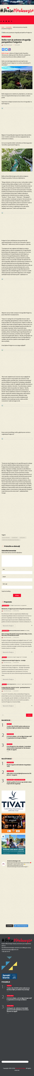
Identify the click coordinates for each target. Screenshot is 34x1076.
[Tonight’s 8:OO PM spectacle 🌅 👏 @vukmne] (24, 882)
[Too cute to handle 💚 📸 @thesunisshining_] (24, 901)
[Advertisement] (17, 513)
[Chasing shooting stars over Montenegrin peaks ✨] (9, 910)
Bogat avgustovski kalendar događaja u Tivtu (19, 765)
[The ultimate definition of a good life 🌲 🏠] (9, 892)
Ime (4, 569)
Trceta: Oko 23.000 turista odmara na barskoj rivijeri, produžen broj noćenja (18, 727)
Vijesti (4, 657)
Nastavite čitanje (8, 626)
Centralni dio (9, 27)
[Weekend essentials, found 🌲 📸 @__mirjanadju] (9, 873)
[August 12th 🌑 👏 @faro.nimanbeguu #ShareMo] (24, 910)
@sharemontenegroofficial (8, 1061)
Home (3, 27)
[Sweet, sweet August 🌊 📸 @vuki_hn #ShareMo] (24, 919)
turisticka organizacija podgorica (10, 539)
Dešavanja (5, 605)
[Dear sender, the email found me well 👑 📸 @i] (9, 882)
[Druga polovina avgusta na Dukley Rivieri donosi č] (9, 919)
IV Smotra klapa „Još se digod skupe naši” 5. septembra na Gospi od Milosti (19, 737)
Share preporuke (20, 779)
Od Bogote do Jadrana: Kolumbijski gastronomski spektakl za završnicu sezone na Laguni (17, 1009)
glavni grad (14, 537)
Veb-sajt (5, 584)
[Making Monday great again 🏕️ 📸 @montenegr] (9, 901)
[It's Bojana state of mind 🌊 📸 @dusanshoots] (24, 873)
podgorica (22, 537)
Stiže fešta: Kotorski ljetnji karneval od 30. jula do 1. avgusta (19, 774)
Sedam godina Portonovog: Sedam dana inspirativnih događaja (19, 783)
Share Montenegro (20, 1068)
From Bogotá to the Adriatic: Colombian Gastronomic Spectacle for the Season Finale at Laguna (19, 748)
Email (4, 576)
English (9, 744)
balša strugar (5, 537)
